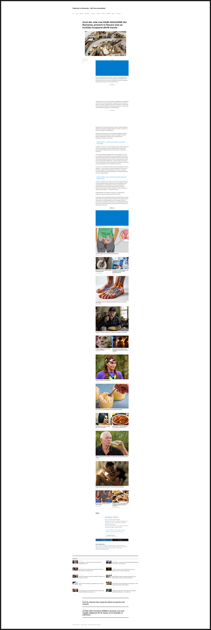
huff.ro (105, 204)
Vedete (81, 13)
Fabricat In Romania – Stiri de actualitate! (89, 8)
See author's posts (111, 535)
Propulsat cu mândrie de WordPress (94, 624)
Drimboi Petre (111, 517)
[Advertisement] (112, 68)
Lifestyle (98, 13)
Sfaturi (113, 13)
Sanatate (108, 13)
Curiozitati (93, 13)
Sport (77, 13)
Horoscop (118, 13)
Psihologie (86, 13)
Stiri (73, 13)
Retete (103, 13)
